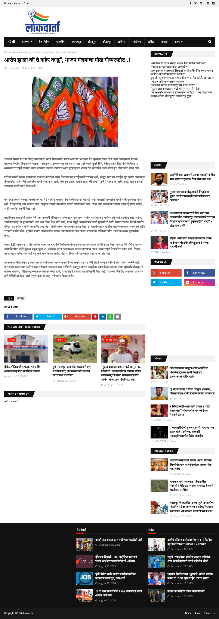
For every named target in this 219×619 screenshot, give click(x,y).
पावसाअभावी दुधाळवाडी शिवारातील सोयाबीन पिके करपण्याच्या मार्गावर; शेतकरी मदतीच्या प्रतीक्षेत (182, 72)
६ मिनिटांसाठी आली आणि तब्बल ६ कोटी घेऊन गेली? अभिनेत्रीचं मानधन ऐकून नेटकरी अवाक (190, 410)
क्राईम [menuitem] (165, 41)
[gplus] (202, 3)
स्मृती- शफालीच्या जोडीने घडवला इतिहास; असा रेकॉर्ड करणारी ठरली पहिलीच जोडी (189, 559)
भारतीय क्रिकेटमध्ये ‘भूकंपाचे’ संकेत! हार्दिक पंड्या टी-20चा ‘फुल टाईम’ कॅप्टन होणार (190, 576)
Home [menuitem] (11, 41)
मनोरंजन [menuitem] (136, 41)
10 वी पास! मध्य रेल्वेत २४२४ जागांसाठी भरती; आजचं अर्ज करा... (119, 593)
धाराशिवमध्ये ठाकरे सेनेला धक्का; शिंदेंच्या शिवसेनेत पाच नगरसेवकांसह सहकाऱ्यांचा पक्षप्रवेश (178, 65)
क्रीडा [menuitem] (151, 41)
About (17, 3)
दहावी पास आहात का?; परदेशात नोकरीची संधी (118, 540)
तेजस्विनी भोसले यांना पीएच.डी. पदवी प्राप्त (173, 85)
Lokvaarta (13, 68)
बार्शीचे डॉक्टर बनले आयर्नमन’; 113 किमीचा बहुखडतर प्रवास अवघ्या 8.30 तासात (189, 542)
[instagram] (213, 3)
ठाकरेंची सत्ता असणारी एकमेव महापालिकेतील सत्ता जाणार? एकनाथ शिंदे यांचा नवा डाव (192, 177)
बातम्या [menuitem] (25, 41)
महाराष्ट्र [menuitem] (76, 41)
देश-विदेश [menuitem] (44, 41)
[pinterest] (208, 3)
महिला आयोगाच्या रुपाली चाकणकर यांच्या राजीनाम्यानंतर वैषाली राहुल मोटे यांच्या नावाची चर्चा (191, 242)
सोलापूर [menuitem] (92, 41)
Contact (28, 3)
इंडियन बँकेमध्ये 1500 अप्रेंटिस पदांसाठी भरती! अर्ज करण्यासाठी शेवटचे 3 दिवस (116, 559)
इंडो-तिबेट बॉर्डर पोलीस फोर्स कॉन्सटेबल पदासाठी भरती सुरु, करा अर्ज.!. (115, 576)
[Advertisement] (183, 130)
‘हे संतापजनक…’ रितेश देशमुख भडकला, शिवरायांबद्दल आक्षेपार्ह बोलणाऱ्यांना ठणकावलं (192, 391)
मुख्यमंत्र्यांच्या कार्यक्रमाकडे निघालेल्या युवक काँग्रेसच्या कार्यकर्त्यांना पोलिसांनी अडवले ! (190, 196)
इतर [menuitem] (177, 41)
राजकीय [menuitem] (60, 41)
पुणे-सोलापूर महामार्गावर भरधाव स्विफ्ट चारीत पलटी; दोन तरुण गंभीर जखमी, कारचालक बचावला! (72, 371)
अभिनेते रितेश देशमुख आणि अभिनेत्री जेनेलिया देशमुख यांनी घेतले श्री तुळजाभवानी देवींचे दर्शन (189, 372)
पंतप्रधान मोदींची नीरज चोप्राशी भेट (186, 591)
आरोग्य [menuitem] (121, 41)
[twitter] (195, 3)
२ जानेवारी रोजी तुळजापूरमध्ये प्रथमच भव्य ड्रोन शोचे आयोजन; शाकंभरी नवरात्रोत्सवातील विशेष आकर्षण (192, 432)
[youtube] (166, 273)
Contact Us (209, 613)
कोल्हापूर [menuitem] (106, 41)
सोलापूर (16, 52)
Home (7, 3)
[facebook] (190, 3)
